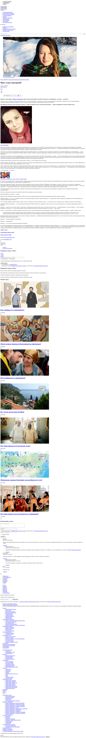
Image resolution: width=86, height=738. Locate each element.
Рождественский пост (10, 696)
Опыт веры (8, 651)
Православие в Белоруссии (11, 682)
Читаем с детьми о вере (8, 30)
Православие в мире (7, 679)
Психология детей (9, 637)
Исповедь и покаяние (10, 718)
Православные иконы (7, 626)
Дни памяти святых (10, 622)
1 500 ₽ (2, 254)
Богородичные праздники (11, 624)
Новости (5, 16)
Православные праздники (8, 619)
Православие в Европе (10, 685)
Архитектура (8, 669)
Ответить (5, 545)
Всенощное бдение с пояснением (13, 726)
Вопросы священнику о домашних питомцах (15, 706)
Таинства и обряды (7, 715)
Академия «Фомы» (7, 15)
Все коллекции (6, 31)
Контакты (5, 588)
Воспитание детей (7, 635)
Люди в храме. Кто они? (6, 234)
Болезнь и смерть (9, 661)
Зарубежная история (10, 659)
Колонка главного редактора (9, 644)
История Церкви (9, 656)
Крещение (8, 716)
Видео (4, 692)
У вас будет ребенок (10, 641)
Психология (5, 660)
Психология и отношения (8, 14)
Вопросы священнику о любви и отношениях (15, 712)
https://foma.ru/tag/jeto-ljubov (75, 549)
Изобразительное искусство (12, 673)
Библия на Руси (9, 617)
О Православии (9, 653)
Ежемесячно (12, 258)
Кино (7, 674)
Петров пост (8, 699)
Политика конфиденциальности (10, 603)
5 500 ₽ (2, 256)
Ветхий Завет (8, 610)
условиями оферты (13, 264)
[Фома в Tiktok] (5, 579)
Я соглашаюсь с (9, 264)
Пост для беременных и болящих (13, 700)
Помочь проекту (4, 263)
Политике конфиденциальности (38, 736)
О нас (4, 585)
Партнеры (5, 591)
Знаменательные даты (10, 655)
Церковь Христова (18, 79)
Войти (9, 35)
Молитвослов (6, 19)
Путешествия (6, 646)
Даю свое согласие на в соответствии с (25, 265)
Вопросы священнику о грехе (12, 707)
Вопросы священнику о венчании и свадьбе (15, 704)
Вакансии (5, 590)
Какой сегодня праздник (8, 26)
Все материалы (6, 20)
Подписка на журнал (7, 22)
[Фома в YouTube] (5, 580)
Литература (8, 670)
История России (9, 657)
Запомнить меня (5, 534)
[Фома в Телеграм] (5, 578)
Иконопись (8, 671)
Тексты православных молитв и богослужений (13, 731)
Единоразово (5, 258)
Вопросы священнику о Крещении (13, 710)
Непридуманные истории (8, 13)
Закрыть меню (3, 7)
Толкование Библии (10, 616)
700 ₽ (2, 253)
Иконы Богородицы (10, 627)
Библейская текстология (11, 612)
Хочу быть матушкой (7, 248)
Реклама (5, 587)
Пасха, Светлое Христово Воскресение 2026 (15, 620)
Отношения (5, 643)
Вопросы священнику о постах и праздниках (15, 625)
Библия (4, 608)
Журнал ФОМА (4, 79)
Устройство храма (9, 634)
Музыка (7, 672)
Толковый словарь (9, 677)
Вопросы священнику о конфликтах (13, 709)
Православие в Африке (10, 681)
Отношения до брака (10, 664)
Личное (4, 247)
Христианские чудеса (10, 652)
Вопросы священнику (7, 17)
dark (3, 86)
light (1, 86)
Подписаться (15, 599)
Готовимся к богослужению (9, 724)
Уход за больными (9, 662)
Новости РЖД (6, 647)
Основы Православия (7, 12)
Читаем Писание (9, 615)
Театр (7, 676)
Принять (47, 736)
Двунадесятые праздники (11, 621)
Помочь (5, 6)
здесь (31, 261)
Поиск (5, 4)
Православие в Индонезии (11, 687)
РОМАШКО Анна (8, 239)
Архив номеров (6, 592)
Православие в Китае (10, 688)
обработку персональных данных (19, 265)
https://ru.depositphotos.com (9, 237)
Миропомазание (9, 721)
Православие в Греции (10, 683)
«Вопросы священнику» (17, 99)
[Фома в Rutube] (5, 581)
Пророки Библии (9, 613)
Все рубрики (5, 21)
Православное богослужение (9, 28)
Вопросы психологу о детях (12, 642)
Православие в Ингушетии (11, 686)
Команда (5, 589)
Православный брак (10, 665)
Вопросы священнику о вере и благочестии (15, 703)
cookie (14, 606)
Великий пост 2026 (10, 697)
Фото (4, 691)
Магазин (5, 586)
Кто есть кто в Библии (10, 611)
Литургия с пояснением (11, 725)
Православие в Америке (11, 680)
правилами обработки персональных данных (29, 601)
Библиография (9, 618)
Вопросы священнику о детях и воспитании (15, 638)
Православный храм (7, 631)
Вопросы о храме (9, 714)
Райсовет (5, 27)
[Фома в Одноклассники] (7, 577)
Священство (8, 723)
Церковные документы (8, 729)
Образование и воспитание (9, 645)
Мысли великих (9, 678)
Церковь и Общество (7, 730)
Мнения (4, 690)
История (5, 654)
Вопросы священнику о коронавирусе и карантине (16, 708)
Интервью (5, 689)
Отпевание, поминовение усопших (13, 720)
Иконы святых (9, 629)
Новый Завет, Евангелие (11, 609)
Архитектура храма (10, 633)
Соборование (8, 722)
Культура (5, 668)
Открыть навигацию (7, 1)
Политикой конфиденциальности (41, 265)
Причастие (8, 717)
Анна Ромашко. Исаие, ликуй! (7, 232)
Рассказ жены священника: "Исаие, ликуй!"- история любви (13, 179)
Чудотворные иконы (10, 630)
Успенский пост (9, 698)
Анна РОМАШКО (4, 145)
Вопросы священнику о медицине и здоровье (15, 713)
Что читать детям (9, 639)
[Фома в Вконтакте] (5, 576)
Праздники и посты (7, 695)
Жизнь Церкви (26, 79)
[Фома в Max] (4, 582)
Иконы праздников (10, 628)
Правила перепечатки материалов (10, 604)
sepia (6, 86)
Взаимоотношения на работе (12, 666)
